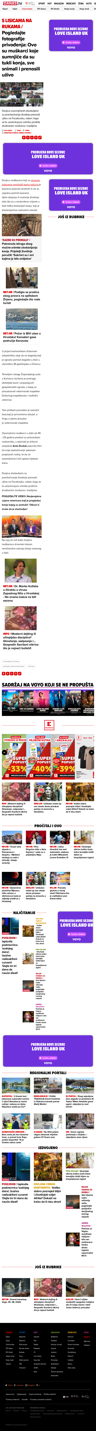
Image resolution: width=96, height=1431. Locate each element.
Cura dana (71, 1340)
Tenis (21, 1356)
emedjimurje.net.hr (37, 1410)
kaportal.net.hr (62, 1410)
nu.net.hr (81, 1413)
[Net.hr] (86, 1396)
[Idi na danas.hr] (12, 3)
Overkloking (72, 1352)
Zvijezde (36, 1336)
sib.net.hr (50, 1410)
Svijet (15, 8)
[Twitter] (28, 137)
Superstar (37, 1360)
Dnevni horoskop (73, 1344)
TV (34, 1352)
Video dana (71, 1367)
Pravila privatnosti (12, 1399)
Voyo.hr (25, 1410)
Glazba (36, 1344)
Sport (41, 3)
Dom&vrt (54, 1340)
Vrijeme (8, 1364)
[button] (4, 692)
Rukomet (22, 1340)
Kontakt (25, 1399)
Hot (50, 3)
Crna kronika (27, 8)
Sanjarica (87, 1345)
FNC (20, 1364)
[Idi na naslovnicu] (30, 6)
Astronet (70, 1336)
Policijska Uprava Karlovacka (13, 666)
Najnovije (87, 1341)
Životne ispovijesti (57, 1371)
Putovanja (54, 1360)
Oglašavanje (21, 1394)
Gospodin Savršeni (40, 1364)
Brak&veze (54, 1336)
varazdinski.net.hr (77, 1410)
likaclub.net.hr (35, 1417)
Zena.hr (16, 1410)
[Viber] (36, 137)
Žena (81, 3)
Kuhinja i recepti (56, 1344)
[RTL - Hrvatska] (74, 1396)
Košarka (21, 1352)
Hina (27, 131)
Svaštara (70, 1360)
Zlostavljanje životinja (11, 661)
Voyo (35, 1371)
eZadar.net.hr (70, 1413)
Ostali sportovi (24, 1360)
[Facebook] (24, 137)
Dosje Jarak (84, 8)
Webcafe (71, 3)
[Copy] (40, 137)
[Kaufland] (48, 725)
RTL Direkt (55, 8)
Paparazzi (37, 1348)
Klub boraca (23, 1344)
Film (35, 1340)
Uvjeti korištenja (35, 1394)
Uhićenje (31, 666)
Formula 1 (22, 1367)
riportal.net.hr (35, 1413)
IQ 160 (36, 1367)
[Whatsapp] (32, 137)
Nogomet (22, 1336)
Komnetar (71, 1348)
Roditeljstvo (55, 1364)
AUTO (89, 3)
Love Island (37, 1356)
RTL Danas (41, 8)
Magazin (59, 3)
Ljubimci (54, 1352)
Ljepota (53, 1348)
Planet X (70, 1356)
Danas (9, 1332)
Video (87, 1336)
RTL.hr (8, 1410)
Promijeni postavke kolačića (40, 1399)
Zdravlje (53, 1367)
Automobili (54, 1375)
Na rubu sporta (24, 1348)
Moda (53, 1356)
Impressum (10, 1394)
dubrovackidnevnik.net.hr (52, 1413)
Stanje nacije (69, 8)
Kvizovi (70, 1364)
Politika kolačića (50, 1394)
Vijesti (5, 8)
